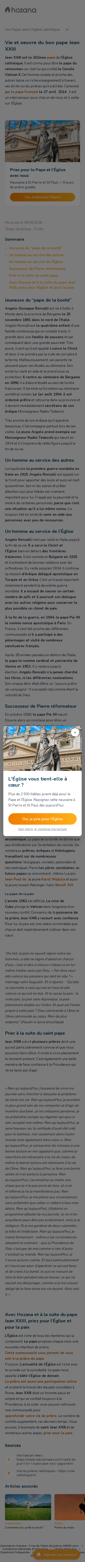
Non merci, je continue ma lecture (42, 829)
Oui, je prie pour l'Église (42, 818)
